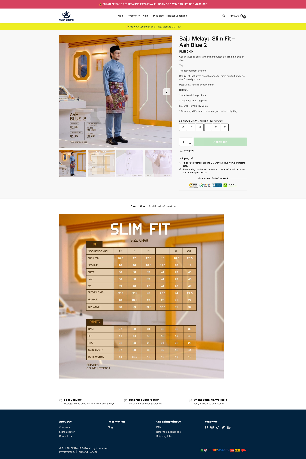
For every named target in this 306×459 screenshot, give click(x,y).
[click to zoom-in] (115, 91)
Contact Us (65, 436)
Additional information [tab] (162, 206)
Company (64, 427)
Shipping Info (164, 436)
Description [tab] (138, 206)
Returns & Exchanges (168, 431)
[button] (238, 16)
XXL (225, 127)
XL (216, 127)
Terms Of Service (87, 451)
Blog (110, 427)
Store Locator (67, 431)
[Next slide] (166, 91)
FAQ (158, 427)
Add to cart (220, 141)
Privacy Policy (67, 451)
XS (183, 127)
